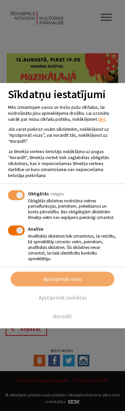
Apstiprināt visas (62, 279)
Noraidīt (62, 316)
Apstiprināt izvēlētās (63, 297)
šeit (101, 119)
